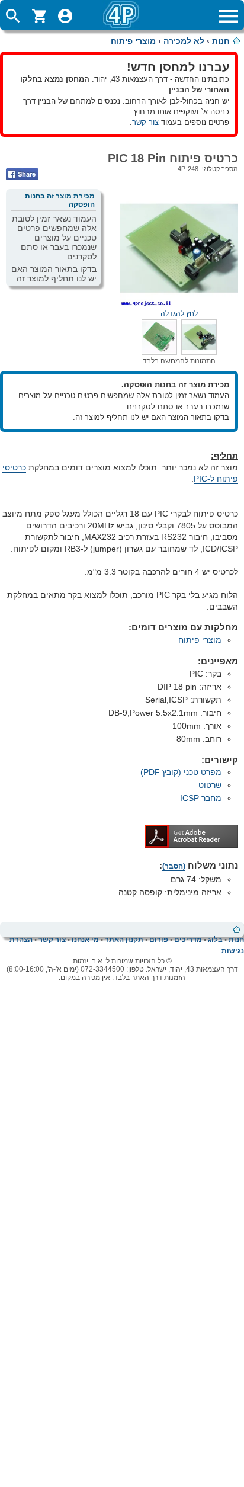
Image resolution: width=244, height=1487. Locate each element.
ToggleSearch (13, 16)
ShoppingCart (39, 16)
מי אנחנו (85, 939)
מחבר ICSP (200, 798)
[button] (199, 352)
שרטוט (209, 785)
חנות (221, 41)
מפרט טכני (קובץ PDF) (180, 772)
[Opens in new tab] (191, 845)
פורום (158, 939)
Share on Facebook (22, 174)
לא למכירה (183, 41)
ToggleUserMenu (65, 16)
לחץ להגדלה (179, 313)
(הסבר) (173, 866)
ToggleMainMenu (228, 16)
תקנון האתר (124, 939)
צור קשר (145, 122)
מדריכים (188, 939)
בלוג (215, 939)
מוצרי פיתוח (133, 41)
